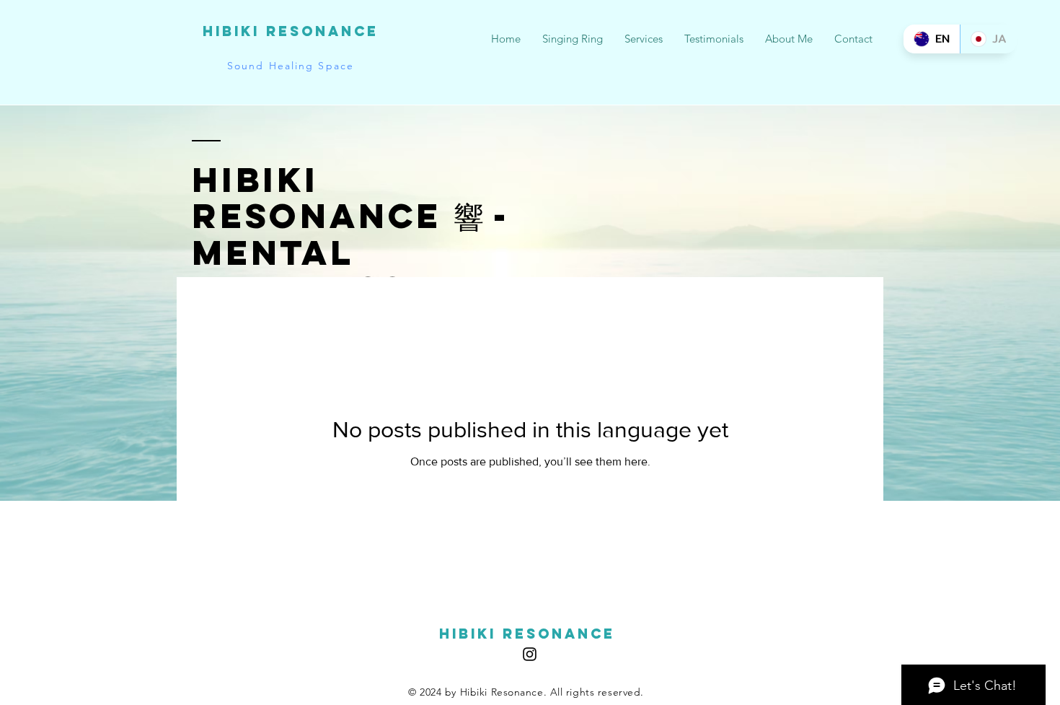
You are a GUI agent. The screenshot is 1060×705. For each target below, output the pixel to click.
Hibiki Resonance (291, 31)
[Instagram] (530, 654)
